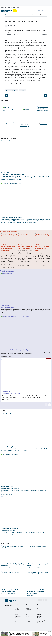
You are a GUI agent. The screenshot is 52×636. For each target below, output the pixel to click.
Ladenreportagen (29, 607)
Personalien (17, 609)
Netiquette (39, 622)
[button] (10, 25)
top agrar (16, 622)
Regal (15, 621)
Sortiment (16, 608)
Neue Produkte (39, 607)
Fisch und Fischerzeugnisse (12, 90)
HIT (26, 614)
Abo (26, 620)
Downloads (39, 614)
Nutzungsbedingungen (41, 621)
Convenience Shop (18, 620)
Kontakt (18, 7)
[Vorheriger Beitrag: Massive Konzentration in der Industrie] (6, 95)
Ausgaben (27, 617)
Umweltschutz (22, 90)
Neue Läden (28, 608)
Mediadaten (13, 7)
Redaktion (16, 614)
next (49, 404)
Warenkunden (28, 609)
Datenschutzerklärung (41, 620)
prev (46, 404)
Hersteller (16, 607)
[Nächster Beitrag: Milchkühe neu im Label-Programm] (45, 95)
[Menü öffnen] (49, 10)
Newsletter (3, 7)
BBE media (16, 617)
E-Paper (8, 7)
